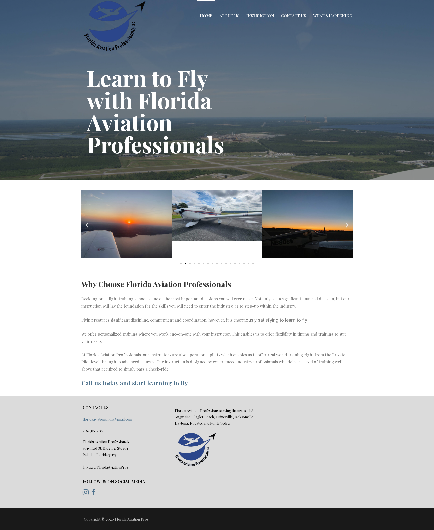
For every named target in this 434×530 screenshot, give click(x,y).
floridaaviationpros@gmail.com (107, 419)
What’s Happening (332, 15)
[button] (181, 263)
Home (206, 15)
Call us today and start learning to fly (134, 383)
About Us (229, 15)
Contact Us (293, 15)
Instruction (260, 15)
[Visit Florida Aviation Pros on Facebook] (93, 493)
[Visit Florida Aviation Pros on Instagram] (86, 493)
